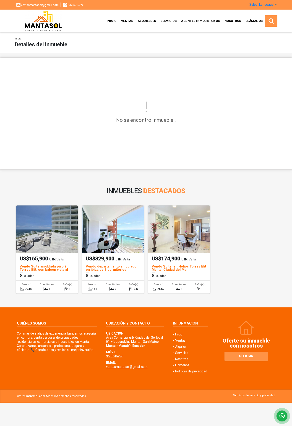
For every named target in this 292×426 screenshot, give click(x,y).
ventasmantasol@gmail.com (127, 367)
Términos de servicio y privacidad (254, 395)
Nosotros (232, 21)
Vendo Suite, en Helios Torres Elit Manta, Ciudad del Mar (179, 268)
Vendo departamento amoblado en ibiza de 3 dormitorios (111, 268)
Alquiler (180, 346)
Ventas (127, 21)
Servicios (169, 21)
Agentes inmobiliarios (200, 21)
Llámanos (254, 21)
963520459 (75, 5)
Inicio (112, 21)
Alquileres (147, 21)
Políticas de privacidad (191, 371)
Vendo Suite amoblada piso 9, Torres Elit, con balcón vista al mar (44, 269)
